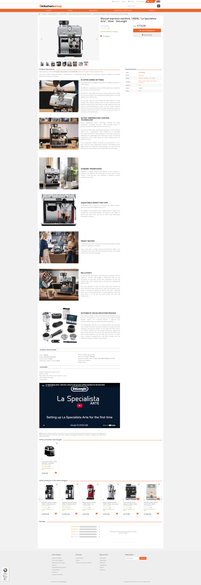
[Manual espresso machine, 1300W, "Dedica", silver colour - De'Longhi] (110, 492)
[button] (41, 39)
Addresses (102, 562)
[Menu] (8, 568)
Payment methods (56, 558)
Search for (158, 6)
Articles (78, 560)
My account (103, 558)
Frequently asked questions (59, 567)
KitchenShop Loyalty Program (123, 10)
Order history (103, 560)
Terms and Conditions (57, 560)
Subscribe (143, 558)
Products (48, 10)
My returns (102, 570)
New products (93, 10)
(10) (49, 466)
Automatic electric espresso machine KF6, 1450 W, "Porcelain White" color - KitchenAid (151, 505)
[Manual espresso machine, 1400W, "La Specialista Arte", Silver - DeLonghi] (69, 38)
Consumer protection (57, 574)
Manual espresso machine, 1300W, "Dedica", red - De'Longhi (89, 504)
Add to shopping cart (148, 30)
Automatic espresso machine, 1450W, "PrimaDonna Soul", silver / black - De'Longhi (69, 504)
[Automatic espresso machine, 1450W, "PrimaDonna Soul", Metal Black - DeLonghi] (49, 492)
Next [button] (161, 499)
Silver (140, 91)
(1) (69, 507)
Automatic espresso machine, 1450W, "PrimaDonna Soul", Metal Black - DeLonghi (49, 504)
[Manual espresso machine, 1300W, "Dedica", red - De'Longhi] (90, 492)
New (138, 499)
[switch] (5, 579)
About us (54, 565)
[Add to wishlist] (57, 444)
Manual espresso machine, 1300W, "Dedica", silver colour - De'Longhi (110, 504)
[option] (49, 458)
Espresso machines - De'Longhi (147, 78)
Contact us (152, 10)
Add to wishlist (148, 35)
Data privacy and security (58, 562)
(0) (48, 507)
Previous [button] (39, 499)
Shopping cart (103, 565)
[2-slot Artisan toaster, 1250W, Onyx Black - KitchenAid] (49, 451)
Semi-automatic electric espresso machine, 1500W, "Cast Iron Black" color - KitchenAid (130, 505)
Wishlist (102, 567)
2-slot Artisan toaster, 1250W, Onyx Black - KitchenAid (49, 462)
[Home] (39, 14)
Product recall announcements (83, 562)
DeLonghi (141, 75)
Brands (70, 10)
